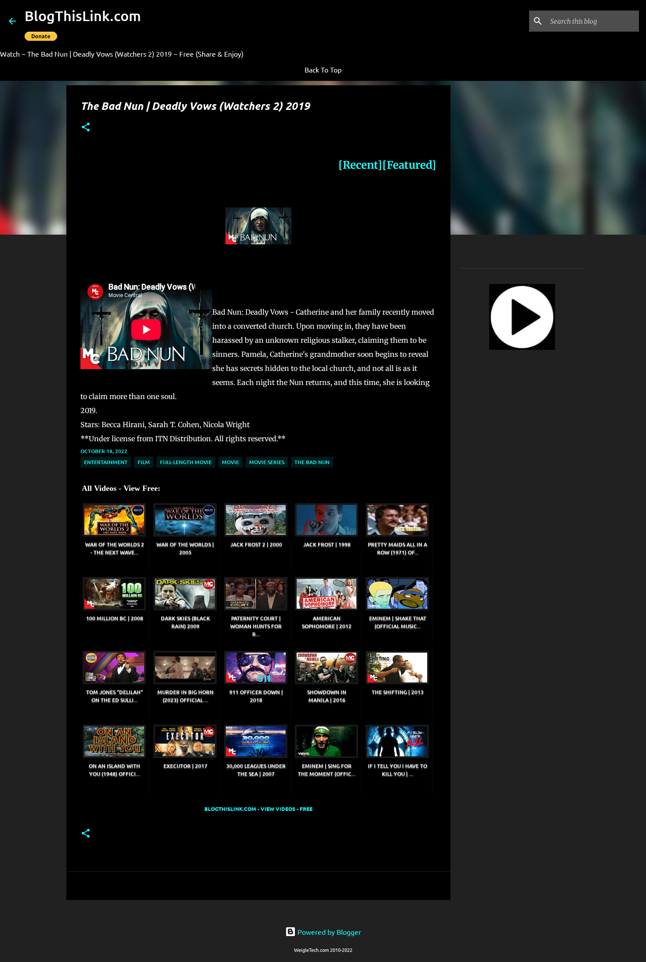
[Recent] (360, 165)
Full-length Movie (186, 462)
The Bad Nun (312, 462)
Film (144, 462)
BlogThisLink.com (83, 15)
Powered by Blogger (328, 931)
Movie (230, 462)
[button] (85, 128)
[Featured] (409, 165)
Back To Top (323, 69)
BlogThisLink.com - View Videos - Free (258, 808)
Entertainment (105, 462)
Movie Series (266, 462)
